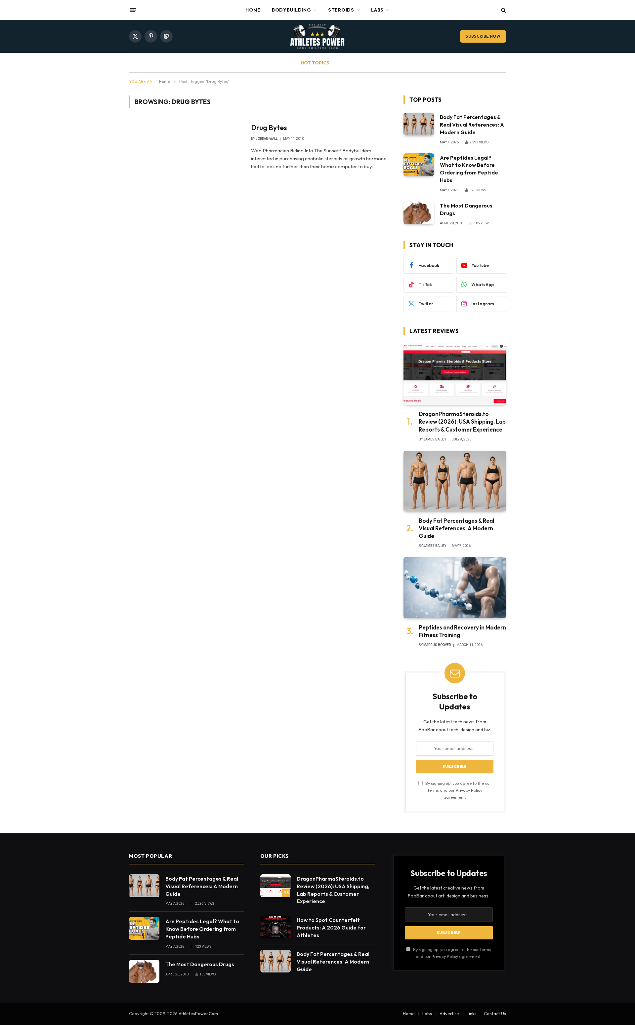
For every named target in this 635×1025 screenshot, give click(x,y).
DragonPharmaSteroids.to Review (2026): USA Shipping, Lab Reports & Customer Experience (462, 421)
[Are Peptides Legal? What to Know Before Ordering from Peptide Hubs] (418, 164)
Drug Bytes (269, 127)
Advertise (449, 1013)
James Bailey (434, 439)
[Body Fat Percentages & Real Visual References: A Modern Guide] (418, 124)
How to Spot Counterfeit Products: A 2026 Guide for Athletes (331, 927)
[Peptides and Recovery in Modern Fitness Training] (454, 587)
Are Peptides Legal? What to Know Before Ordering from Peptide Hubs (469, 169)
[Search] (503, 10)
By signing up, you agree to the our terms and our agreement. (457, 790)
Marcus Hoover (437, 645)
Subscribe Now (483, 36)
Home (253, 10)
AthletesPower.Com (198, 1013)
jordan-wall (266, 138)
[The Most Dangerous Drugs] (418, 212)
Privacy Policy (469, 790)
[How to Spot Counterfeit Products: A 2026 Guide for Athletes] (275, 927)
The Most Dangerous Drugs (466, 209)
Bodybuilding (291, 10)
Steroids (341, 10)
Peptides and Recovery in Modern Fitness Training (462, 631)
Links (471, 1013)
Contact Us (495, 1013)
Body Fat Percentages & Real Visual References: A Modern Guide (472, 124)
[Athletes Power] (317, 36)
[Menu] (133, 10)
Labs (377, 10)
